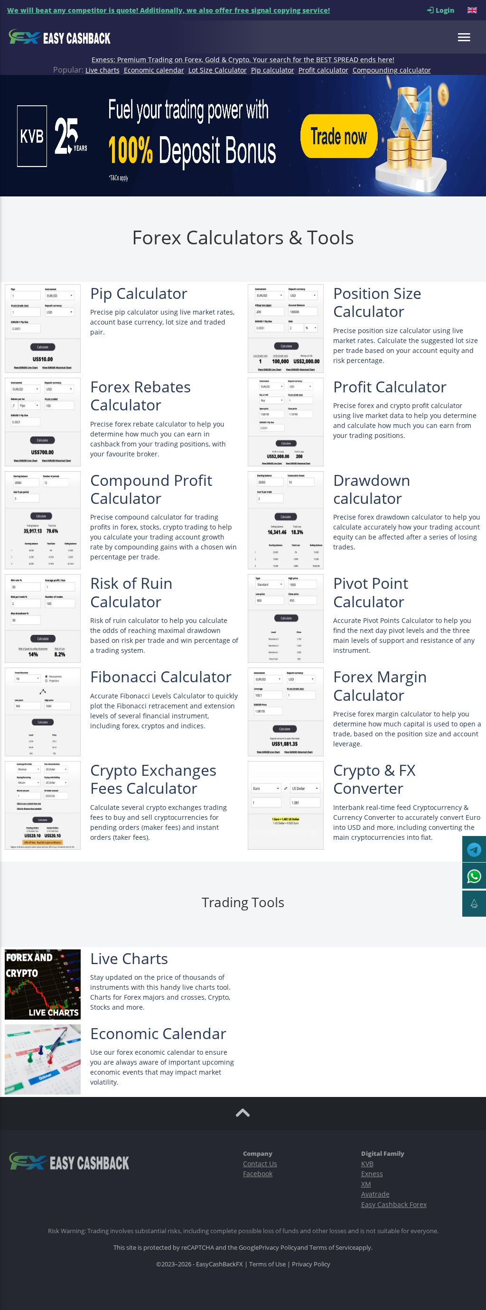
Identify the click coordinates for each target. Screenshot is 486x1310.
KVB (367, 1163)
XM (366, 1184)
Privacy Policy (278, 1247)
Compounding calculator (392, 69)
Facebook (257, 1173)
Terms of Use (267, 1264)
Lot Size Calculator (217, 69)
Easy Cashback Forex (394, 1204)
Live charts (102, 69)
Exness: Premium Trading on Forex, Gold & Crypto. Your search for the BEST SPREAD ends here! (243, 59)
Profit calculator (323, 69)
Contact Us (260, 1163)
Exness (372, 1173)
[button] (473, 10)
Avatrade (375, 1194)
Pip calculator (272, 69)
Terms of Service (332, 1247)
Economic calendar (154, 69)
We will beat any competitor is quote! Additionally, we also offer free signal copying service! (168, 10)
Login (450, 10)
